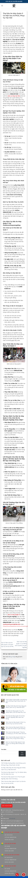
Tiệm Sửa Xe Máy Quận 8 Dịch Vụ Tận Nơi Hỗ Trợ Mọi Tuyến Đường (15, 727)
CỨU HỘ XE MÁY (7, 805)
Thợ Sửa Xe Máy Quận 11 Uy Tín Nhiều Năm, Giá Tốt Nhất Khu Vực (16, 711)
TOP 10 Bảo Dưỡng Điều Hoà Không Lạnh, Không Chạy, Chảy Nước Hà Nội (16, 701)
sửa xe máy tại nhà (14, 96)
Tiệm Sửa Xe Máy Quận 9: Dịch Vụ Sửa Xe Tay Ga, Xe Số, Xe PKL (16, 722)
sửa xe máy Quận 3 (14, 614)
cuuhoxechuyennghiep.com (11, 624)
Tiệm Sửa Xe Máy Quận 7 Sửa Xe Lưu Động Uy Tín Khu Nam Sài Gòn (16, 732)
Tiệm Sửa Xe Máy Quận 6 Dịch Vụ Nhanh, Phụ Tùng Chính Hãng (15, 737)
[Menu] (2, 6)
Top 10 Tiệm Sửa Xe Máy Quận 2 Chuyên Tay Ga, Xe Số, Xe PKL (7, 644)
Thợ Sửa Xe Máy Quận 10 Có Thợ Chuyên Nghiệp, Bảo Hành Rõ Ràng (15, 717)
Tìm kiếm (3, 749)
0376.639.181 (12, 818)
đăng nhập (12, 656)
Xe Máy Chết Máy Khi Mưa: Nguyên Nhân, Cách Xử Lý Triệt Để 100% (16, 706)
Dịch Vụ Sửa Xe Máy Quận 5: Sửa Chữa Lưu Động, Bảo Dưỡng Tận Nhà (15, 743)
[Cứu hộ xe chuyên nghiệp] (14, 5)
